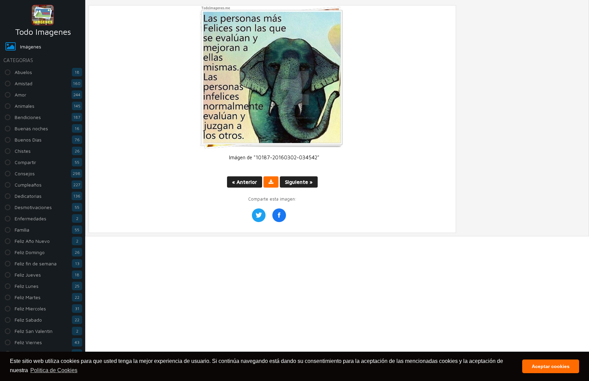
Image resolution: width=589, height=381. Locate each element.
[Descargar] (270, 182)
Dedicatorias (47, 196)
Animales (47, 106)
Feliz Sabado (47, 320)
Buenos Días (47, 140)
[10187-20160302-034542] (272, 147)
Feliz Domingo (47, 252)
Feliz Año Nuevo (46, 241)
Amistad (47, 83)
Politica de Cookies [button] (53, 370)
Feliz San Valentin (46, 331)
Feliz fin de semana (47, 263)
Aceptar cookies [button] (551, 366)
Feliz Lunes (47, 286)
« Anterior (244, 182)
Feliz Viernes (47, 342)
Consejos (47, 173)
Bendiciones (47, 117)
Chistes (47, 151)
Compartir (47, 162)
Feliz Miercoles (47, 308)
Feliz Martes (47, 297)
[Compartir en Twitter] (259, 215)
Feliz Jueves (47, 275)
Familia (47, 230)
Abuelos (47, 72)
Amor (47, 95)
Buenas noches (47, 128)
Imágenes (30, 46)
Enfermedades (46, 218)
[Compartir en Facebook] (279, 215)
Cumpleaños (47, 185)
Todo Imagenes (43, 31)
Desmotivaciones (47, 207)
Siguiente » (299, 182)
